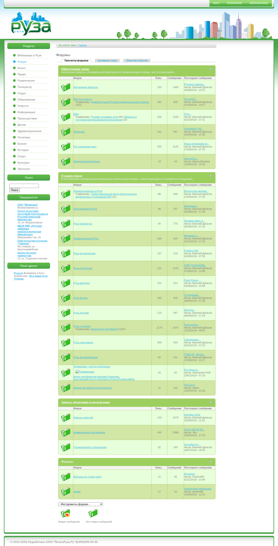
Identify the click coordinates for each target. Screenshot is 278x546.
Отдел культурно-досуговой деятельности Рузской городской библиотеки (33, 215)
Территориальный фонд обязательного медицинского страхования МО (106, 195)
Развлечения (26, 80)
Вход (216, 3)
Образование (26, 99)
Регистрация (234, 3)
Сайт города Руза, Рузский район (31, 24)
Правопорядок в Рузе (85, 238)
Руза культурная (82, 268)
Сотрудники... (192, 295)
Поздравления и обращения (90, 447)
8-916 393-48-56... (194, 429)
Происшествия (27, 118)
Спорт (22, 156)
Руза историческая (84, 253)
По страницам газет (85, 146)
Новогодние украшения (197, 488)
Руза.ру (18, 273)
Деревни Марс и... (194, 220)
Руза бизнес (80, 298)
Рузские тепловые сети (104, 117)
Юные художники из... (196, 143)
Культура (23, 162)
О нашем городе (71, 175)
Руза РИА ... (191, 99)
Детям (22, 124)
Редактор (189, 474)
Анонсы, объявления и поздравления (85, 402)
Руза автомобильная (85, 357)
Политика (79, 131)
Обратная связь (259, 3)
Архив (76, 491)
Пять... (188, 114)
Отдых (22, 93)
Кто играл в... (191, 369)
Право (22, 74)
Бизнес (22, 143)
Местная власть (82, 99)
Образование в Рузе (85, 208)
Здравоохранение (30, 131)
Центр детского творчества (27, 254)
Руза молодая (81, 283)
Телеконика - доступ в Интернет (92, 366)
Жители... (189, 310)
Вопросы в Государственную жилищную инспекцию (106, 118)
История (23, 150)
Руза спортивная (83, 342)
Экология (24, 168)
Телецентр (25, 86)
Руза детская (81, 312)
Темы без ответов (137, 60)
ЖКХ (76, 114)
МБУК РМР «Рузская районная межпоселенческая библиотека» (30, 230)
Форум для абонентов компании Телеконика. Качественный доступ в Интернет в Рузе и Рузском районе (104, 377)
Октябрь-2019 (192, 414)
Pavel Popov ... (192, 280)
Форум (22, 61)
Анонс (22, 68)
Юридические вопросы (86, 161)
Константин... (192, 324)
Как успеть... (191, 158)
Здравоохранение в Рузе (87, 191)
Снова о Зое (191, 250)
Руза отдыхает (82, 326)
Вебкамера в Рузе (30, 55)
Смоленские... (192, 339)
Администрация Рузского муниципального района (120, 102)
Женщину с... (191, 235)
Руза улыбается (82, 223)
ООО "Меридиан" (28, 204)
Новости (23, 105)
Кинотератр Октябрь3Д (104, 329)
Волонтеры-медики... (196, 191)
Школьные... (191, 206)
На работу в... (192, 444)
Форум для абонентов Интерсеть (92, 388)
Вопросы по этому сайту (87, 476)
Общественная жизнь (75, 69)
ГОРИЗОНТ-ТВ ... (194, 129)
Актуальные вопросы (85, 87)
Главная (82, 45)
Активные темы (107, 60)
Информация (26, 112)
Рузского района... (194, 84)
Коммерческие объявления (89, 432)
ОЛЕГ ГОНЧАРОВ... (195, 265)
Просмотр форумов (78, 60)
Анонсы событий (83, 417)
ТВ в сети (189, 385)
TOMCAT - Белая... (194, 354)
